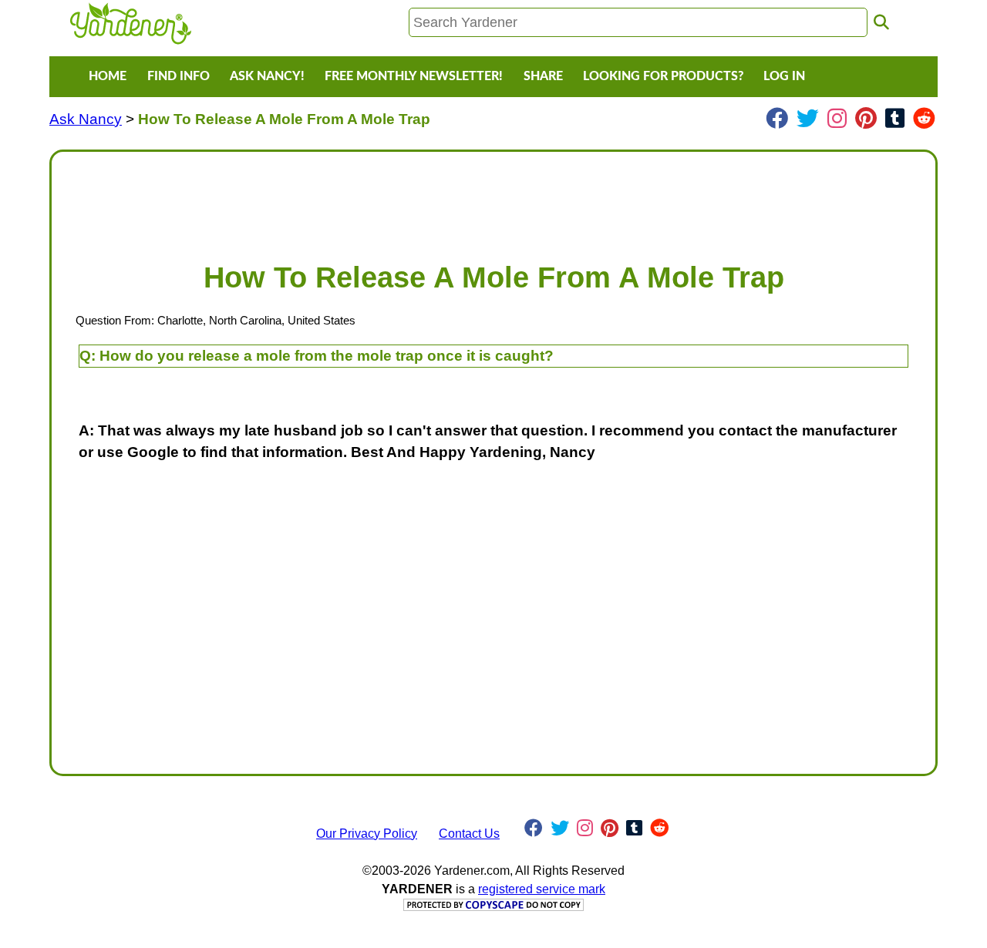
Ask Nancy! (267, 76)
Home (107, 76)
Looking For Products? (663, 76)
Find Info (178, 76)
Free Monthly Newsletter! (414, 76)
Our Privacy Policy (366, 833)
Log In (784, 76)
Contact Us (469, 833)
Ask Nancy (85, 119)
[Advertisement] (493, 199)
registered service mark (541, 889)
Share (543, 76)
